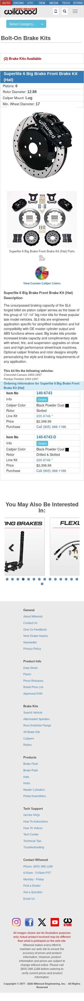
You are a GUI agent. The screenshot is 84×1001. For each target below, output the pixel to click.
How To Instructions (35, 821)
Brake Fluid (30, 763)
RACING (19, 3)
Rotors (27, 745)
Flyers (27, 674)
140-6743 (44, 393)
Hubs (26, 783)
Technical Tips (32, 841)
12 (66, 579)
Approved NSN (32, 693)
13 (71, 579)
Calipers (28, 738)
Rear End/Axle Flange (37, 725)
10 (55, 579)
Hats (26, 777)
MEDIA (53, 3)
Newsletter (30, 642)
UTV (30, 3)
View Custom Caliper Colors (42, 283)
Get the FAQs (31, 815)
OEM (42, 3)
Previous (11, 546)
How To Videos (32, 828)
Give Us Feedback (35, 629)
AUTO (6, 3)
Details (42, 399)
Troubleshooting (33, 847)
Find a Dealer (32, 885)
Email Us (29, 898)
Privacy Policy (32, 648)
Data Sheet (30, 668)
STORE (78, 3)
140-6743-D (46, 437)
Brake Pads (30, 770)
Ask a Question (32, 892)
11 (61, 579)
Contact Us (30, 623)
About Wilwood (32, 616)
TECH (66, 3)
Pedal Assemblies (34, 796)
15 (42, 584)
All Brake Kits (31, 732)
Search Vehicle (32, 712)
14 (77, 579)
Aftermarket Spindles (36, 719)
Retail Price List (33, 687)
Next (72, 546)
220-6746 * (44, 415)
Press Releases (33, 680)
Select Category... (22, 24)
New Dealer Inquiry (35, 636)
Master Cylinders (34, 789)
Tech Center (31, 834)
